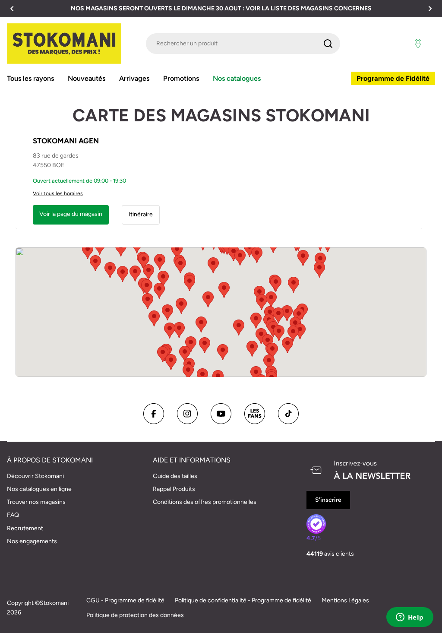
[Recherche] (328, 43)
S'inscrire (328, 499)
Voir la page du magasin (70, 214)
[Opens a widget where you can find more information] (409, 618)
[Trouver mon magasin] (418, 43)
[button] (12, 8)
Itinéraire (141, 214)
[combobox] (243, 43)
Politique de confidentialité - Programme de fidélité (243, 600)
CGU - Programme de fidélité (125, 600)
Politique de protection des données (135, 615)
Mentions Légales (345, 600)
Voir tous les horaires (58, 193)
